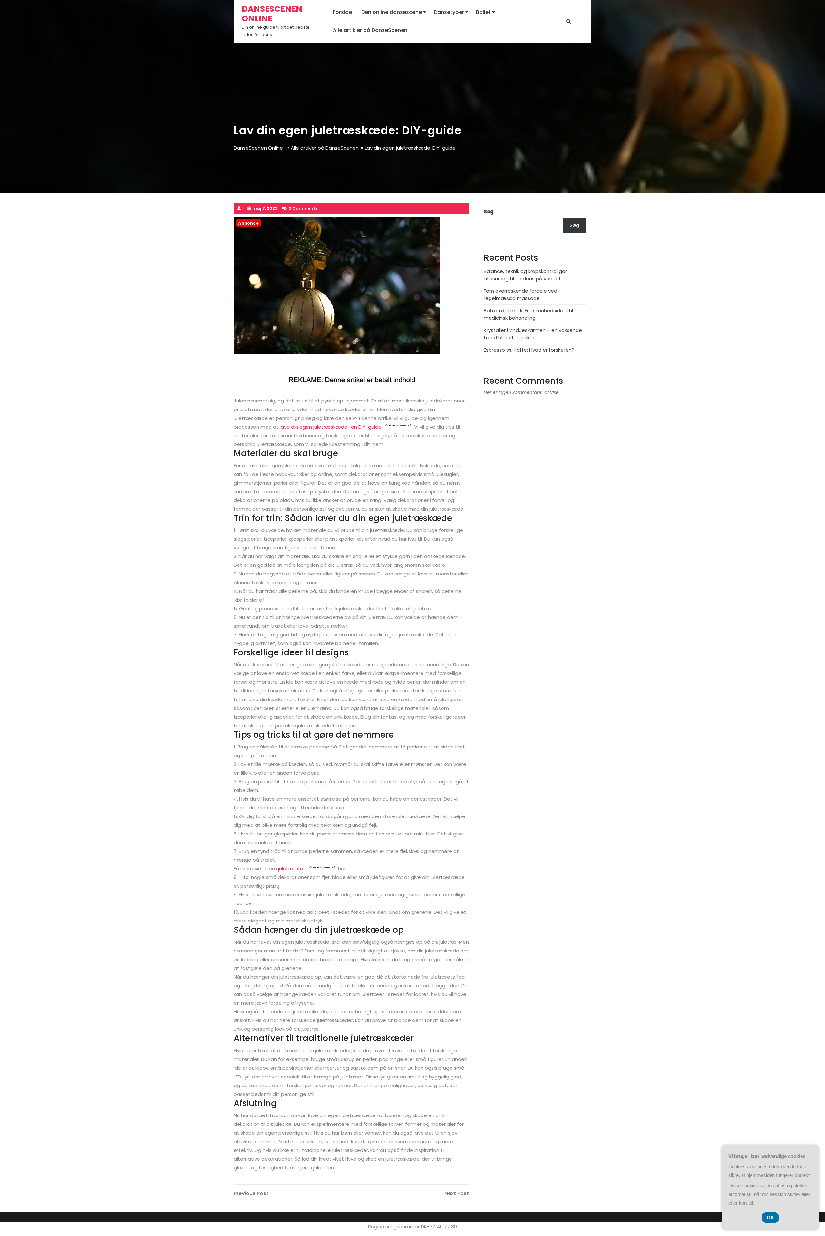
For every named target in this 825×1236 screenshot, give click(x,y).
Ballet (483, 12)
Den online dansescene (391, 12)
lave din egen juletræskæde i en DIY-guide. (331, 426)
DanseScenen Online (272, 13)
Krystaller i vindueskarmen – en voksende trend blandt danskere (533, 334)
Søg (489, 211)
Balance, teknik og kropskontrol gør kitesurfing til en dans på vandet (525, 275)
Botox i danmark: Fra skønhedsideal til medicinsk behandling (528, 314)
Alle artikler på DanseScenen (370, 30)
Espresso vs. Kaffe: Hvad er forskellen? (529, 349)
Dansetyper (449, 12)
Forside (342, 12)
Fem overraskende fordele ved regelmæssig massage (520, 294)
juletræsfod (292, 868)
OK (770, 1217)
